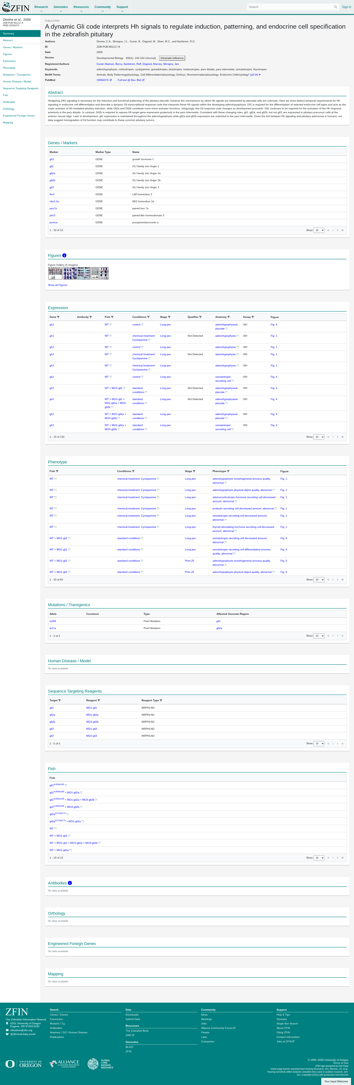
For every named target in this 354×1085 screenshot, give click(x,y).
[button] (58, 317)
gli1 (57, 785)
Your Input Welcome (336, 1081)
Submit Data (133, 1019)
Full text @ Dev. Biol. (130, 79)
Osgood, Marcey (152, 63)
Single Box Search (287, 1023)
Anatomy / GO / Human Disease (68, 1032)
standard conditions (128, 538)
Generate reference (172, 58)
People (205, 1032)
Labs (204, 1037)
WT (107, 324)
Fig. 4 (274, 324)
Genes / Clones (59, 1014)
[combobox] (293, 7)
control (136, 324)
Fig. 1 (274, 335)
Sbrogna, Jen (171, 63)
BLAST (130, 1046)
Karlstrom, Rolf (132, 63)
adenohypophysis (225, 335)
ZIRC (129, 1035)
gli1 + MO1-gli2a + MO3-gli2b (72, 799)
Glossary (282, 1019)
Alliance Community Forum (217, 1027)
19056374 (103, 79)
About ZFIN (283, 1027)
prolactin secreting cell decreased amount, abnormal (243, 508)
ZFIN (128, 1051)
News (204, 1014)
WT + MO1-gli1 (113, 388)
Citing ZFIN (283, 1032)
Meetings (206, 1019)
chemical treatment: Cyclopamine (136, 478)
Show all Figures (57, 284)
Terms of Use (340, 1062)
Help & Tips (283, 1014)
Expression (56, 1019)
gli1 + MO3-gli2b (64, 806)
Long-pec (165, 324)
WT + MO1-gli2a (59, 850)
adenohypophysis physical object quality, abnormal (242, 489)
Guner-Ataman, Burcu (109, 63)
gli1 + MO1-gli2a (64, 792)
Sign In (346, 6)
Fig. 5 (283, 560)
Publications (57, 1037)
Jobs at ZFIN (284, 1041)
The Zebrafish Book (137, 1030)
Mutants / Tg (57, 1023)
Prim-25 (189, 560)
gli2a (58, 814)
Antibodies (56, 1027)
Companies (207, 1041)
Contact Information (288, 1037)
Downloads (132, 1014)
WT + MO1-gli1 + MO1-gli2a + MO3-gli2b (115, 403)
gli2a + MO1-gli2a (65, 821)
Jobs (204, 1023)
